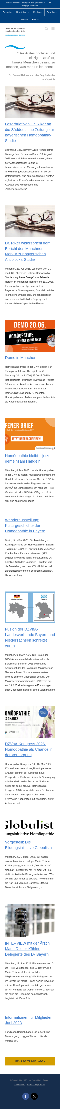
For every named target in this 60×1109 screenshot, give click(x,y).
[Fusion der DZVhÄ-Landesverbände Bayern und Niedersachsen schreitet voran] (30, 607)
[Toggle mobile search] (46, 28)
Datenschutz (19, 1085)
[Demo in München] (30, 336)
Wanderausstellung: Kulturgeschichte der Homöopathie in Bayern (25, 525)
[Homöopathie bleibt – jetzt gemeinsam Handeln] (30, 434)
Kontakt (41, 1085)
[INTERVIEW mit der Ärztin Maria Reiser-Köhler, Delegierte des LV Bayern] (30, 920)
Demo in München (20, 357)
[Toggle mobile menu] (53, 28)
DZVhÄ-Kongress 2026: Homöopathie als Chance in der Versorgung (28, 749)
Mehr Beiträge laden (30, 1061)
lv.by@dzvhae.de (30, 6)
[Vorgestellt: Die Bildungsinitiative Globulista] (30, 828)
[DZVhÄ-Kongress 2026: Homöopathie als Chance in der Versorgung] (30, 722)
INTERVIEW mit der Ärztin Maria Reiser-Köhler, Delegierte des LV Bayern (27, 948)
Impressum (32, 1085)
